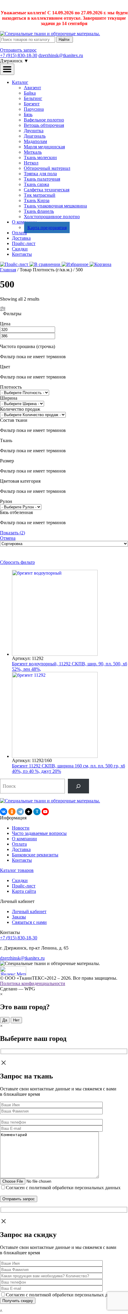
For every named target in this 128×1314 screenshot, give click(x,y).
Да (4, 1020)
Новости (20, 827)
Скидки (20, 248)
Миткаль (33, 152)
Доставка (21, 238)
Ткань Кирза (36, 200)
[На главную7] (50, 800)
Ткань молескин (40, 157)
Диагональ (35, 136)
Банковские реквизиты (35, 854)
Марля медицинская (44, 146)
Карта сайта (24, 891)
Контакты (22, 254)
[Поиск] (78, 786)
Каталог (20, 82)
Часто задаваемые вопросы (39, 833)
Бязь (28, 114)
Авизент (32, 87)
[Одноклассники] (11, 811)
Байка (30, 93)
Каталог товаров (17, 870)
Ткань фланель (39, 211)
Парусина (34, 109)
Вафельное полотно (44, 119)
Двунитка (33, 130)
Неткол (31, 162)
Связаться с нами (29, 922)
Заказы (19, 916)
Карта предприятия (47, 227)
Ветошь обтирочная (44, 125)
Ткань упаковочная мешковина (55, 205)
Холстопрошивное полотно (52, 216)
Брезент (32, 103)
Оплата (19, 232)
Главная (8, 269)
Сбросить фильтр (17, 562)
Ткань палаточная (42, 178)
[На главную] (50, 33)
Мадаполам (35, 141)
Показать (12, 532)
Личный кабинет (29, 911)
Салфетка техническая (46, 189)
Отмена (7, 538)
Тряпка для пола (40, 173)
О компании (24, 838)
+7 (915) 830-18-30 (18, 55)
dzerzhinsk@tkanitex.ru (60, 55)
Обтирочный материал (47, 168)
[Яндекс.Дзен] (28, 811)
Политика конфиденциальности (32, 983)
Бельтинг (33, 98)
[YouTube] (45, 811)
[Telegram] (20, 811)
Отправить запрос (18, 50)
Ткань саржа (36, 184)
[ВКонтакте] (3, 811)
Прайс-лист (23, 243)
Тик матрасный (39, 195)
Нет (16, 1020)
